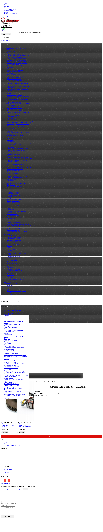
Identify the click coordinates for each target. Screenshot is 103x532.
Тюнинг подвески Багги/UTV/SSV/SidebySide (19, 167)
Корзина (20, 489)
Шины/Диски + (8, 234)
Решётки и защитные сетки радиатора (17, 148)
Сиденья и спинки (12, 218)
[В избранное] (1, 432)
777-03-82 (6, 25)
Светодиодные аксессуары (14, 153)
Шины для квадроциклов (14, 240)
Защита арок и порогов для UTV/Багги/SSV (19, 122)
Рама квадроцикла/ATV (13, 256)
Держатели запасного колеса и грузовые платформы (21, 121)
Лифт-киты (10, 138)
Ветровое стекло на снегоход (15, 190)
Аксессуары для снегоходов (11, 311)
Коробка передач (11, 249)
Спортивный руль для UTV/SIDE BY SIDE (19, 160)
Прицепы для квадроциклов (15, 280)
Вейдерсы (10, 285)
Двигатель (10, 196)
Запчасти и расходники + (11, 241)
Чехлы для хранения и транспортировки (18, 99)
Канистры (10, 73)
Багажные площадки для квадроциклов (18, 55)
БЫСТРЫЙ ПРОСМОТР (7, 422)
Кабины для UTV (12, 128)
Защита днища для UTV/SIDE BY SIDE (18, 124)
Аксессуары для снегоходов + (12, 182)
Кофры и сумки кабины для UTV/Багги (18, 132)
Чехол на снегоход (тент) (14, 228)
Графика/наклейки (12, 116)
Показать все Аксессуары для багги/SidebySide (17, 103)
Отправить (7, 516)
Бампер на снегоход (12, 188)
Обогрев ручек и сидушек (14, 79)
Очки (8, 288)
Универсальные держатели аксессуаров (18, 224)
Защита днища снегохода (14, 199)
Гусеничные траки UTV (13, 118)
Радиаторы (10, 254)
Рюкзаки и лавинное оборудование (16, 291)
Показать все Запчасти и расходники (14, 243)
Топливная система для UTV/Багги (16, 164)
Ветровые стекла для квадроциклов (17, 60)
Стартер (9, 262)
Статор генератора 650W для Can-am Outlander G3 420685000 (25, 425)
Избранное (8, 489)
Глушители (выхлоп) (13, 192)
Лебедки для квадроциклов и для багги (18, 76)
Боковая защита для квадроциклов (16, 58)
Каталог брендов (8, 12)
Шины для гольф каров (13, 238)
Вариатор (9, 189)
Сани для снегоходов (13, 215)
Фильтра (9, 227)
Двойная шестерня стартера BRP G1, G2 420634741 (8, 425)
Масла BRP (10, 273)
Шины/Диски (7, 314)
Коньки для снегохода (13, 205)
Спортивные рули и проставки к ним (17, 89)
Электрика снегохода (13, 230)
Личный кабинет (8, 298)
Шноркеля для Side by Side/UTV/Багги (17, 176)
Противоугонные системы (14, 82)
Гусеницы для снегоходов (14, 195)
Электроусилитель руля (13, 269)
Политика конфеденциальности (12, 445)
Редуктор (9, 257)
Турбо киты (10, 166)
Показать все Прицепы (10, 278)
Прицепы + (7, 276)
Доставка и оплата (9, 10)
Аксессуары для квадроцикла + (12, 47)
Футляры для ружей (12, 97)
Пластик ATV (11, 250)
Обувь (8, 286)
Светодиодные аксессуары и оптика (17, 217)
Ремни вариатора (11, 212)
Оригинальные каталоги (10, 9)
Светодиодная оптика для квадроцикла (18, 86)
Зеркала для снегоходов (13, 202)
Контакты (6, 6)
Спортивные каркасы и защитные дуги (18, 157)
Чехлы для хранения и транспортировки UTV (19, 174)
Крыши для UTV (11, 134)
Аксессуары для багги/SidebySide (13, 310)
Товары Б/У (10, 93)
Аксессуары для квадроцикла (12, 309)
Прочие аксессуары (12, 209)
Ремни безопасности (12, 147)
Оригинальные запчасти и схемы (13, 7)
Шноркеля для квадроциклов (15, 100)
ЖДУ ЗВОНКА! (51, 436)
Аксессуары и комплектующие (15, 279)
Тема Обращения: (38, 393)
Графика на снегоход (13, 193)
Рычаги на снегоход (12, 214)
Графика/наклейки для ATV (14, 66)
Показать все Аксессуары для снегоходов (15, 183)
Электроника (10, 180)
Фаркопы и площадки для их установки (18, 96)
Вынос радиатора (12, 113)
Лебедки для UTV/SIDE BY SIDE (16, 137)
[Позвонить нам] (2, 530)
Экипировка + (8, 282)
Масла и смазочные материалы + (13, 270)
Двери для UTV (11, 119)
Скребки (9, 221)
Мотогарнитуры (8, 294)
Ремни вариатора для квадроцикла (16, 259)
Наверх (25, 489)
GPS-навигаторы (11, 50)
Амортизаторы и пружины (14, 108)
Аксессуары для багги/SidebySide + (13, 102)
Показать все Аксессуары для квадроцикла (15, 48)
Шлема (9, 292)
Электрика (10, 267)
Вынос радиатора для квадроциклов (17, 63)
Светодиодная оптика (13, 151)
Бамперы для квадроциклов (14, 57)
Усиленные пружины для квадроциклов (18, 264)
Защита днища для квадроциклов (16, 68)
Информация (4, 16)
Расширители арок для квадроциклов (17, 83)
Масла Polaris (10, 275)
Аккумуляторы (11, 51)
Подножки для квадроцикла (15, 80)
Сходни (9, 92)
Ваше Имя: (37, 391)
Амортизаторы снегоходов (14, 186)
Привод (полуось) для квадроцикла (16, 253)
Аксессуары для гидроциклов (12, 233)
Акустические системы (13, 52)
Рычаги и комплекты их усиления (16, 84)
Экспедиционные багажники (15, 177)
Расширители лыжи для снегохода (16, 211)
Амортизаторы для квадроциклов (16, 54)
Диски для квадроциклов (14, 237)
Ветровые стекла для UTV (14, 111)
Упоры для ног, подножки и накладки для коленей (21, 225)
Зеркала (9, 125)
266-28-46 (6, 27)
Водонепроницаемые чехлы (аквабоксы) (18, 61)
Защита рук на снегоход (13, 201)
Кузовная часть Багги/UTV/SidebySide (17, 135)
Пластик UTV (11, 141)
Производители (8, 470)
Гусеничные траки (12, 67)
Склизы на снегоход (12, 219)
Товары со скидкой (9, 473)
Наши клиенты (8, 5)
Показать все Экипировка (11, 283)
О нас (5, 3)
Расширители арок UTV (13, 145)
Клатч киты (10, 131)
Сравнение (15, 489)
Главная (3, 489)
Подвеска (9, 208)
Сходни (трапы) (11, 163)
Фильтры (9, 266)
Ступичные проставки (13, 90)
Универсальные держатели (14, 95)
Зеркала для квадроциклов (14, 71)
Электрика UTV (11, 179)
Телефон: (36, 395)
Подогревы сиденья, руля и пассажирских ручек (20, 143)
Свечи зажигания (12, 260)
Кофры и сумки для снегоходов (15, 206)
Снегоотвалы (10, 87)
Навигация (10, 140)
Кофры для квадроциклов (14, 74)
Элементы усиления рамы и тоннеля (17, 231)
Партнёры (6, 472)
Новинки (6, 2)
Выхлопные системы (13, 64)
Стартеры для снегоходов (14, 222)
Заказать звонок (36, 32)
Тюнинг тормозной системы (15, 169)
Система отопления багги (14, 154)
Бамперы (9, 109)
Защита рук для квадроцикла (15, 70)
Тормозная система (12, 263)
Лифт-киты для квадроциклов (15, 77)
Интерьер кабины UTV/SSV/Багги (16, 127)
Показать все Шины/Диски (11, 235)
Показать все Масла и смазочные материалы (16, 272)
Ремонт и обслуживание (10, 13)
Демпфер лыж (11, 198)
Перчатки (9, 289)
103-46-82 (6, 23)
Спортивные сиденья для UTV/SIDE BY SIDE (20, 158)
